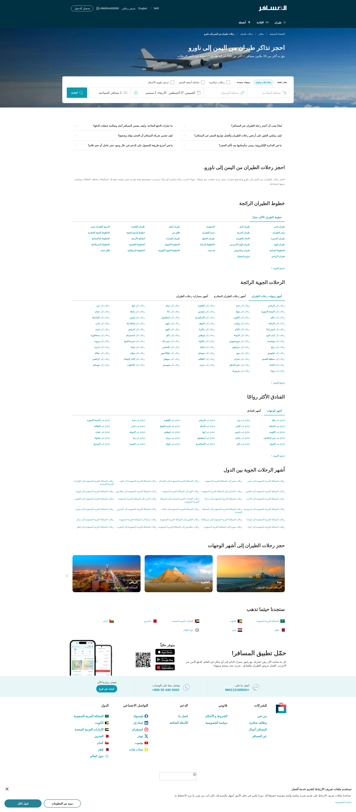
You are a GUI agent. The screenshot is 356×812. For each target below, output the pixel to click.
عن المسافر (259, 736)
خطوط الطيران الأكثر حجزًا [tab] (267, 217)
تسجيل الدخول (82, 8)
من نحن (262, 716)
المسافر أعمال (258, 729)
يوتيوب (139, 742)
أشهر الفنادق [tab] (254, 410)
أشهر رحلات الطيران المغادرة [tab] (230, 296)
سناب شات (136, 749)
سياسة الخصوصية (216, 722)
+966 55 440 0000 (165, 690)
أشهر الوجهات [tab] (274, 410)
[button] (282, 82)
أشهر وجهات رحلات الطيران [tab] (267, 296)
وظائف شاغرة (258, 722)
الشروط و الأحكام (216, 716)
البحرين (98, 736)
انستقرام (137, 729)
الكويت (99, 722)
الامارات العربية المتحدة (89, 729)
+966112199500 (237, 690)
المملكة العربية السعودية (88, 716)
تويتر (140, 736)
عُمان (100, 742)
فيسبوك (138, 716)
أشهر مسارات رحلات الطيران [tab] (192, 296)
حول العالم (96, 756)
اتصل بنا (183, 716)
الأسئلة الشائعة (179, 722)
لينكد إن (138, 722)
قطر (100, 749)
